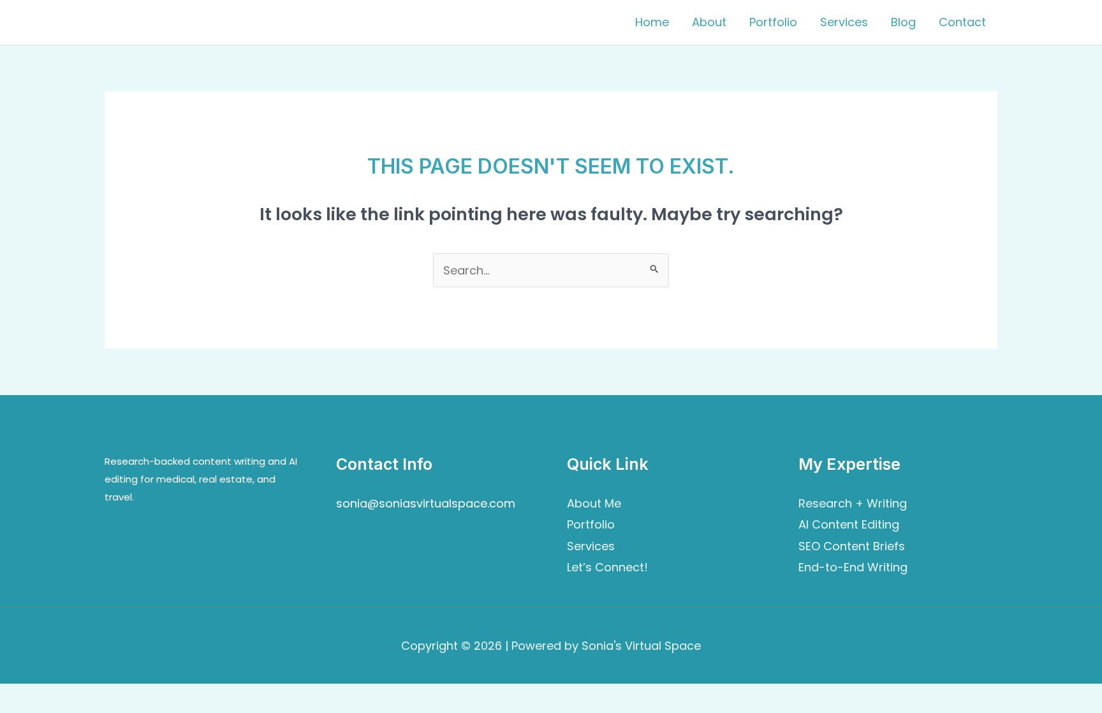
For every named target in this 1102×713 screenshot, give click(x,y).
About (709, 22)
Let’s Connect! (607, 567)
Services (844, 22)
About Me (594, 503)
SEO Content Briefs (851, 546)
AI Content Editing (848, 524)
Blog (903, 22)
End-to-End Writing (852, 567)
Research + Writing (852, 503)
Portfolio (773, 22)
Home (652, 22)
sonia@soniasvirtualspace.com (425, 503)
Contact (962, 22)
